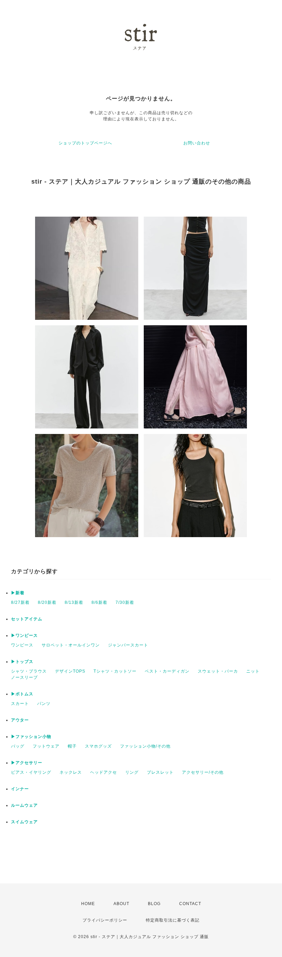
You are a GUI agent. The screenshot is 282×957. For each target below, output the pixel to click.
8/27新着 (20, 602)
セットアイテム (26, 619)
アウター (20, 720)
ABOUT (121, 903)
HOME (88, 903)
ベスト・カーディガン (167, 671)
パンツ (44, 703)
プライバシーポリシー (105, 920)
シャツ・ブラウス (29, 671)
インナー (20, 788)
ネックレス (70, 772)
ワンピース (22, 645)
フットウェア (46, 746)
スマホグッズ (98, 746)
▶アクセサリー (26, 762)
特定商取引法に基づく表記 (172, 920)
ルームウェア (24, 805)
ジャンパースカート (128, 645)
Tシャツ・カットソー (115, 671)
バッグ (17, 746)
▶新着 (17, 592)
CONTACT (190, 903)
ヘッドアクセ (103, 772)
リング (132, 772)
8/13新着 (74, 602)
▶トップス (22, 661)
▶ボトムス (22, 694)
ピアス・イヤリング (31, 772)
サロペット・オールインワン (71, 645)
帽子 (72, 746)
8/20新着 (47, 602)
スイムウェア (24, 821)
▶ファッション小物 (31, 736)
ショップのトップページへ (85, 143)
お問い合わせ (196, 143)
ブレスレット (160, 772)
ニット (253, 671)
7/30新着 (125, 602)
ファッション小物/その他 (145, 746)
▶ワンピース (24, 635)
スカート (20, 703)
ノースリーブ (24, 677)
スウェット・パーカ (218, 671)
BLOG (154, 903)
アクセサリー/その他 (203, 772)
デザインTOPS (70, 671)
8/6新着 (99, 602)
